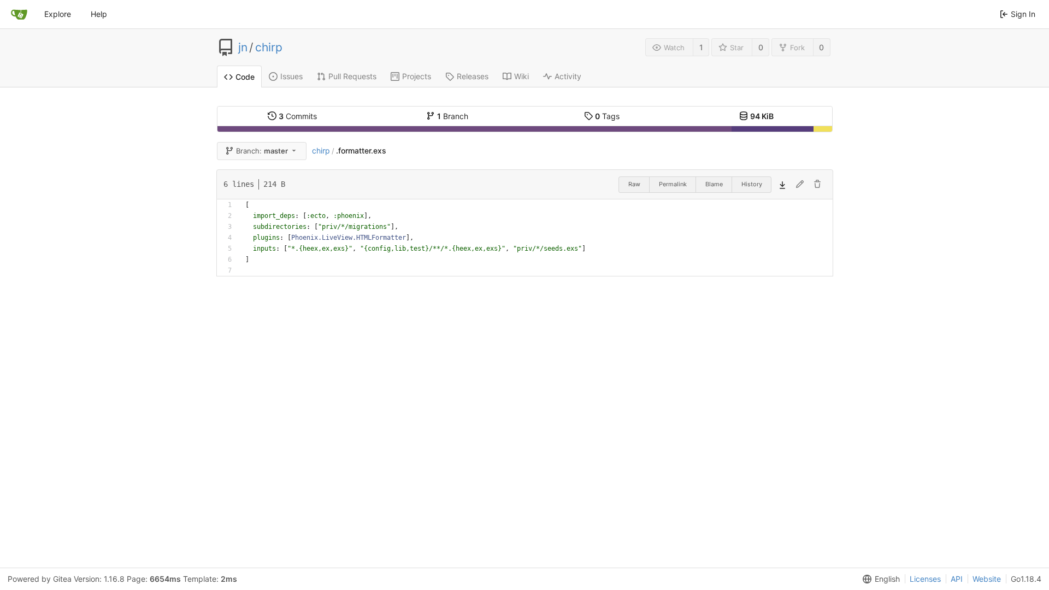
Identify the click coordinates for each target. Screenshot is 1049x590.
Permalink (673, 184)
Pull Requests (352, 76)
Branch (452, 116)
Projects (416, 76)
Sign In (1023, 14)
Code (245, 76)
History (751, 184)
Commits (298, 116)
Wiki (521, 76)
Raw (634, 184)
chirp (268, 47)
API (957, 578)
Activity (568, 76)
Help (99, 14)
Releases (472, 76)
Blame (714, 184)
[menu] (879, 579)
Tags (607, 116)
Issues (291, 76)
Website (987, 578)
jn (242, 47)
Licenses (925, 578)
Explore (57, 14)
